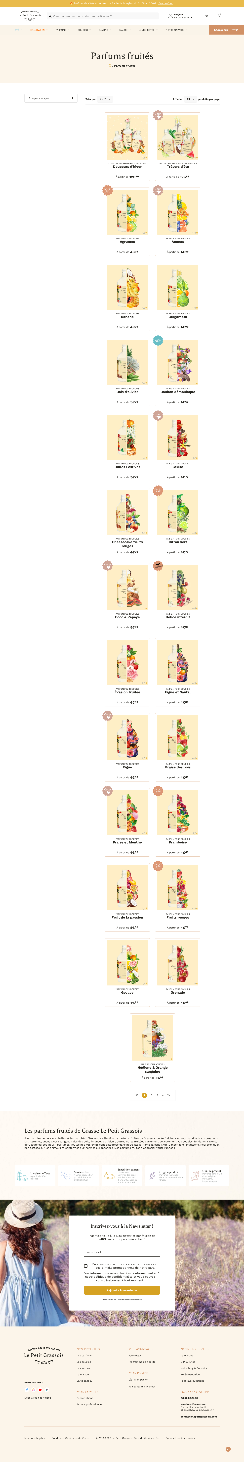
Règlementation (190, 1374)
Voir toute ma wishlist (141, 1386)
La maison (83, 1374)
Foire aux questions (192, 1380)
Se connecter (182, 17)
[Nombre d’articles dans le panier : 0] (206, 16)
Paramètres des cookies (180, 1438)
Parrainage (134, 1355)
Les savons (83, 1368)
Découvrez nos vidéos (37, 1397)
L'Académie (221, 29)
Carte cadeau (84, 1380)
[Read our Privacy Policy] (158, 1273)
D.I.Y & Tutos (188, 1361)
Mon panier (141, 1379)
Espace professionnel (90, 1404)
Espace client (85, 1398)
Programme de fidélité (142, 1361)
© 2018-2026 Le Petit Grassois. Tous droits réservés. (127, 1438)
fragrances (92, 1144)
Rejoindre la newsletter (122, 1290)
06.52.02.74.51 (189, 1398)
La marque (187, 1355)
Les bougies (84, 1361)
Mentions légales (34, 1438)
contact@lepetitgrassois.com (199, 1416)
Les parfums (84, 1355)
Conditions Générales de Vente (70, 1438)
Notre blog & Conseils (194, 1368)
